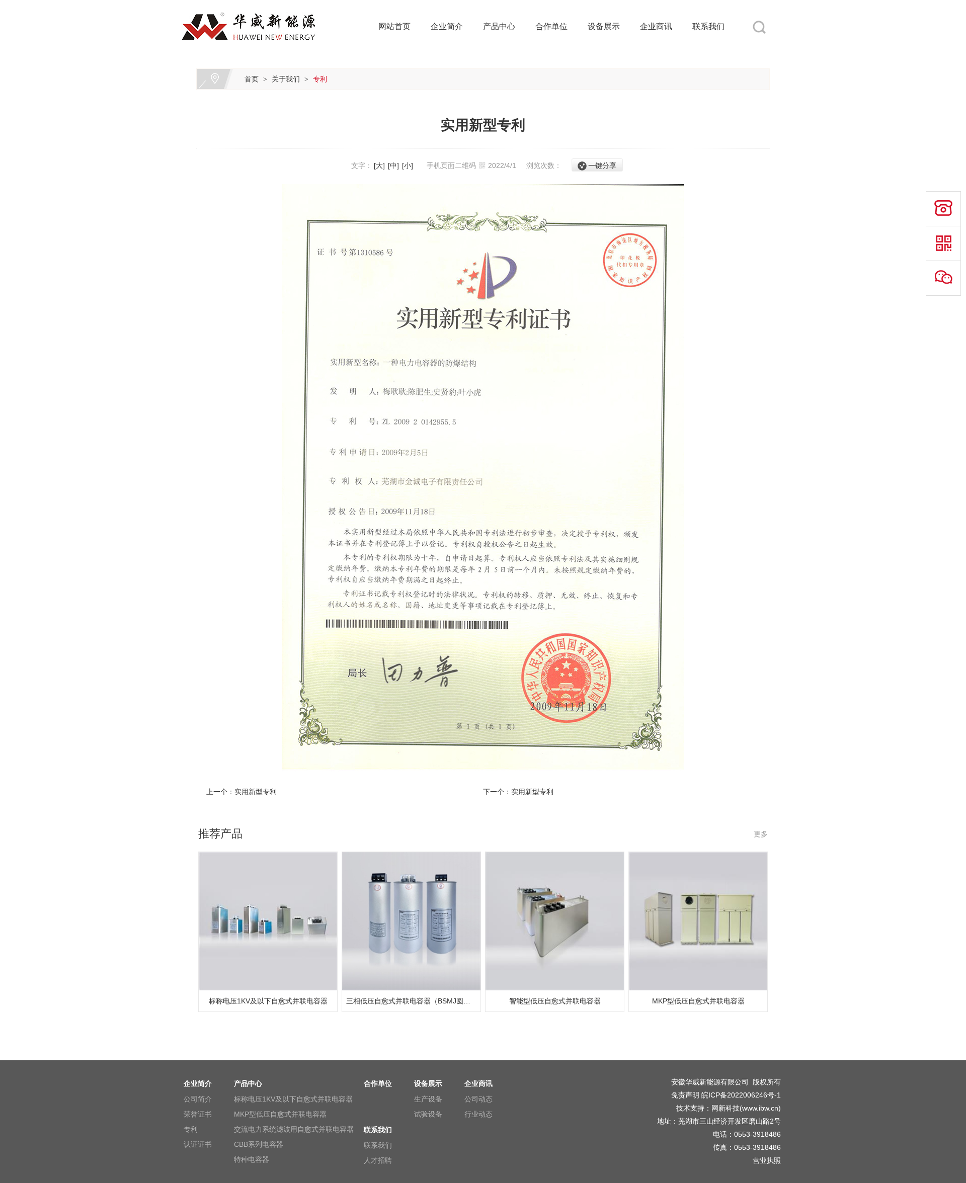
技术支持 (690, 1108)
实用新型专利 (255, 792)
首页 (252, 79)
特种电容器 (251, 1159)
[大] (379, 165)
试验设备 (428, 1114)
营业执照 (767, 1160)
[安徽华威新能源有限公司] (261, 6)
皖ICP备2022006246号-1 (741, 1095)
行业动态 (478, 1114)
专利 (320, 79)
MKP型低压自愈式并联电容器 (280, 1114)
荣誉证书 (198, 1114)
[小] (407, 165)
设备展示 (604, 26)
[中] (393, 165)
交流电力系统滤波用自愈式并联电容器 (294, 1129)
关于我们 (286, 79)
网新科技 (725, 1108)
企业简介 (447, 26)
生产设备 (428, 1099)
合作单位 (551, 26)
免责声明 (685, 1095)
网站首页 (394, 26)
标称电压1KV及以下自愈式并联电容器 (293, 1099)
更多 (761, 834)
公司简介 (198, 1099)
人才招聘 (378, 1160)
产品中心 (499, 26)
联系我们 (708, 26)
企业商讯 (656, 26)
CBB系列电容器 (258, 1144)
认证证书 (198, 1144)
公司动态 (478, 1099)
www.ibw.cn (760, 1108)
